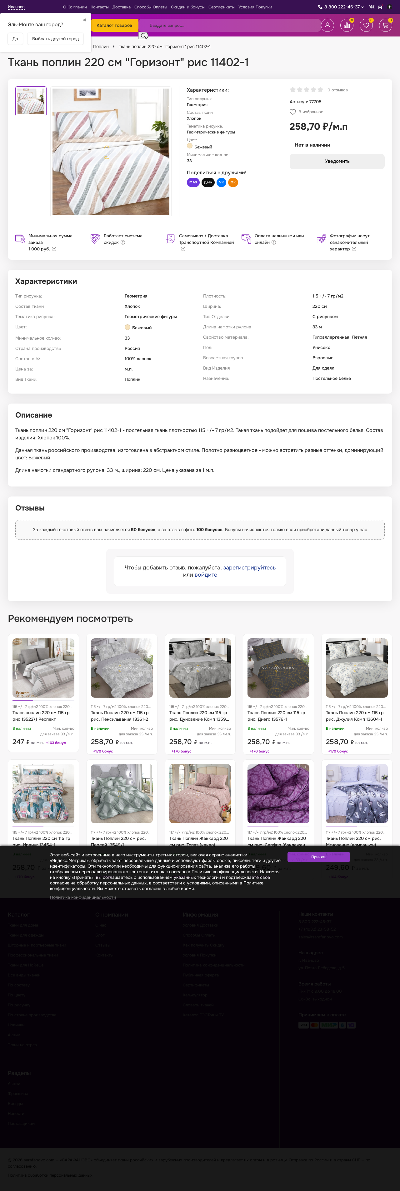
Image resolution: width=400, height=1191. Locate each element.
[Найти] (143, 35)
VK (221, 182)
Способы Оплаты (150, 7)
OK (233, 182)
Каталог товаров (114, 25)
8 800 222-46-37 (342, 7)
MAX (193, 182)
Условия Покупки (255, 7)
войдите (206, 574)
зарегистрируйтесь (249, 567)
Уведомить (337, 161)
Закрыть (388, 1187)
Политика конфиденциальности (83, 897)
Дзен (208, 182)
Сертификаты (221, 7)
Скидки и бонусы (188, 7)
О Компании (75, 7)
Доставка (121, 7)
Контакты (100, 7)
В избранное (310, 111)
